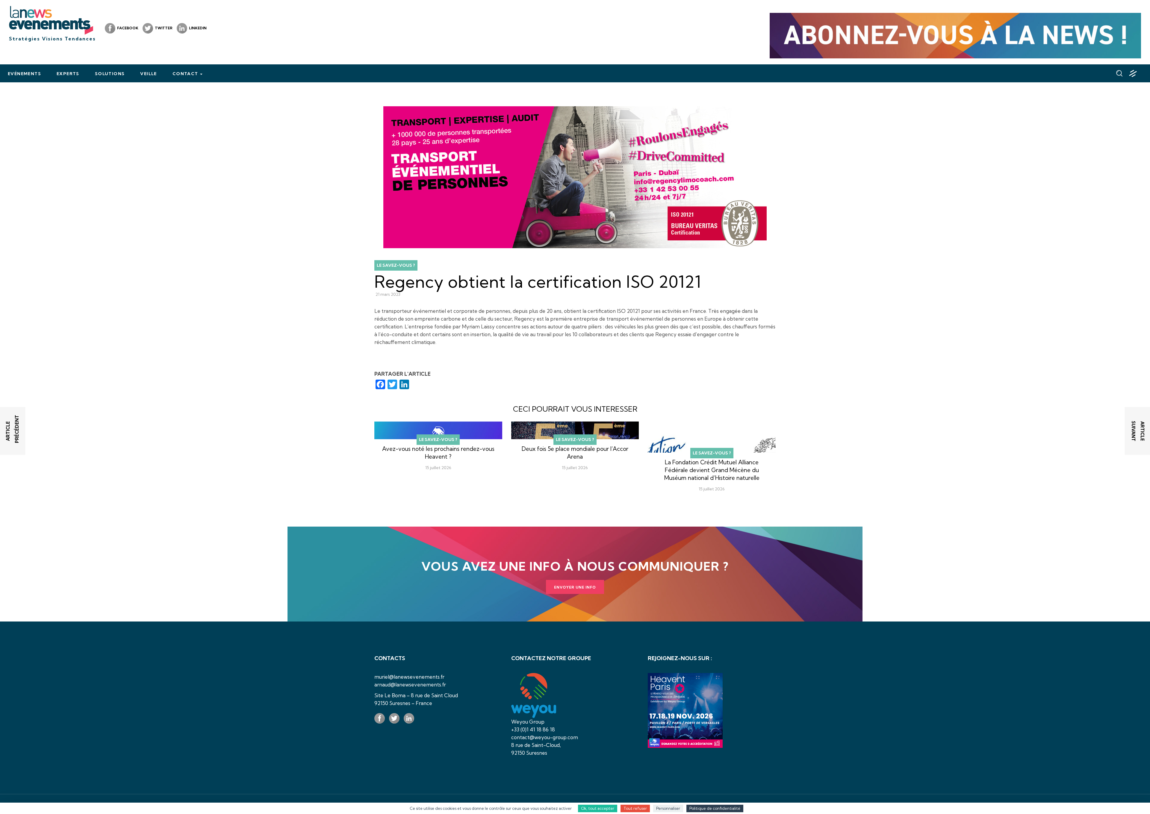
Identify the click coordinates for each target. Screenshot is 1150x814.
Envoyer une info (575, 587)
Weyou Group (527, 721)
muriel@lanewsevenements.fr (409, 677)
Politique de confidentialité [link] (714, 808)
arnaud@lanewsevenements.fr (410, 684)
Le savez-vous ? (396, 265)
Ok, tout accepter (597, 808)
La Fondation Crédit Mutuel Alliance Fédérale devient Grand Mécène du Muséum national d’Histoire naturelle (711, 470)
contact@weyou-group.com (544, 737)
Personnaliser (668, 808)
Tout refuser (635, 808)
